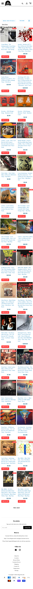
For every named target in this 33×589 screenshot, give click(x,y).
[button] (29, 20)
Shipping (16, 564)
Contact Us (16, 566)
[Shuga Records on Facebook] (16, 550)
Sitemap (16, 570)
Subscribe (27, 528)
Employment (16, 568)
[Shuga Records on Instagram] (20, 550)
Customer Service (17, 562)
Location (16, 558)
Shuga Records (20, 574)
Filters (22, 20)
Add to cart (5, 56)
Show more (16, 507)
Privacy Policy (16, 560)
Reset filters (5, 24)
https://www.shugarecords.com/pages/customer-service (16, 538)
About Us (16, 556)
